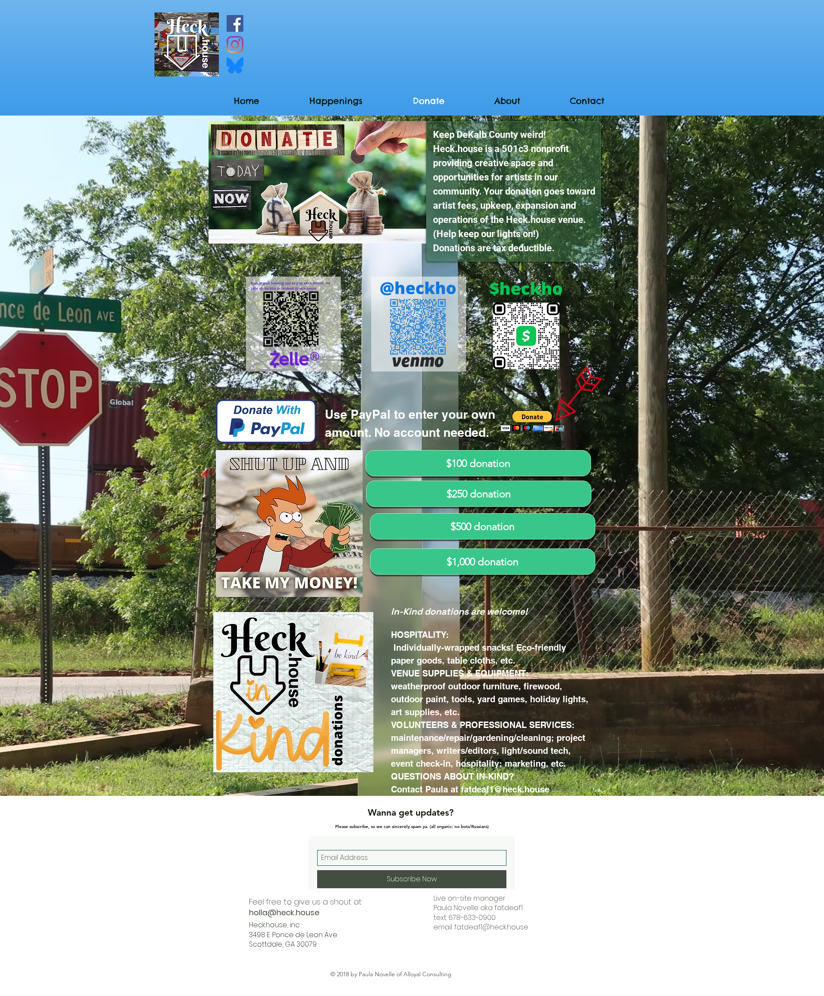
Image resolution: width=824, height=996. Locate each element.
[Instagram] (235, 44)
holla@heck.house (284, 912)
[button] (532, 421)
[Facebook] (235, 23)
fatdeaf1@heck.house (505, 789)
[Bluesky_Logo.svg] (235, 65)
